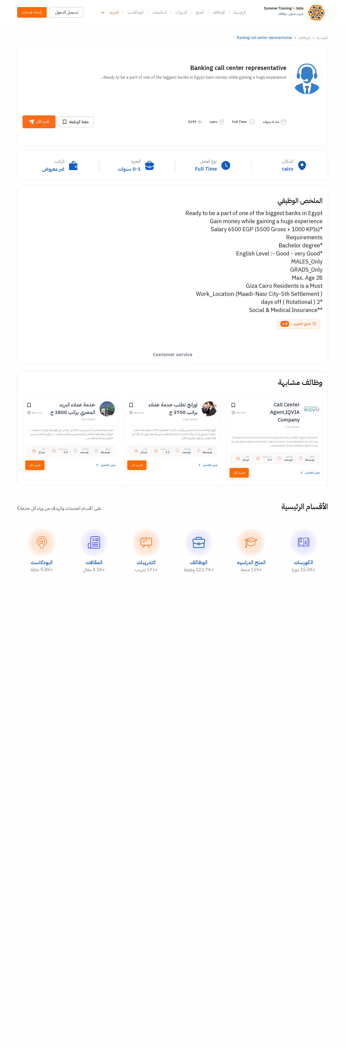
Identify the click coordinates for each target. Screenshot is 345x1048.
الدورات (181, 12)
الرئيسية (240, 12)
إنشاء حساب (32, 12)
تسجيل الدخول (66, 12)
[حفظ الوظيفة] (233, 406)
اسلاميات (159, 12)
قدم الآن (42, 122)
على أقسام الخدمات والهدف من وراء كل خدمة (60, 508)
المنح (200, 12)
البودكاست (135, 12)
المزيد (113, 12)
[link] (296, 12)
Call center (292, 427)
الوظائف (218, 12)
